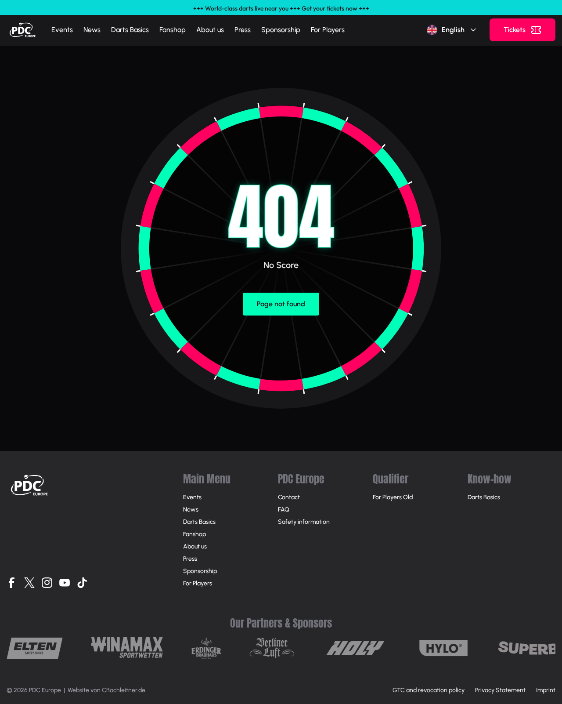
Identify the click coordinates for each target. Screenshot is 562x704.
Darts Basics (130, 29)
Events (62, 29)
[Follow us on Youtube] (64, 582)
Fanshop (172, 29)
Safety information (304, 522)
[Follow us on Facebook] (12, 582)
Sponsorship (280, 29)
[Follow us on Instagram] (47, 582)
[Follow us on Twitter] (29, 582)
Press (242, 29)
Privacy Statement (500, 690)
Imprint (545, 690)
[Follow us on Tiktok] (82, 582)
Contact (289, 497)
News (92, 29)
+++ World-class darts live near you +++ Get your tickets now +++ (281, 8)
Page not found (281, 304)
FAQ (283, 509)
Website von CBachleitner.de (106, 690)
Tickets (515, 29)
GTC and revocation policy (429, 690)
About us (210, 29)
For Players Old (393, 497)
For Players (328, 29)
